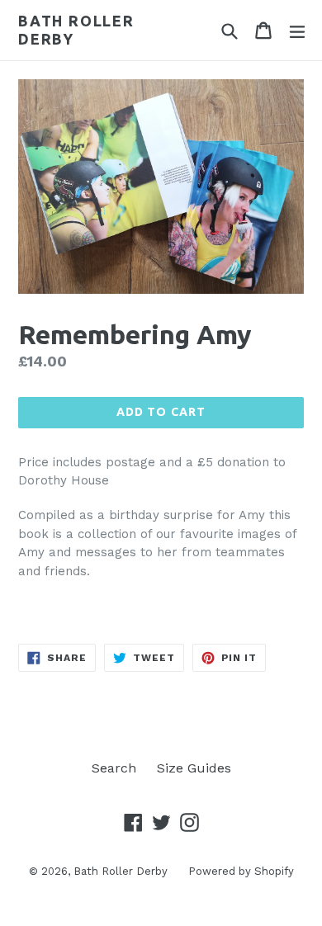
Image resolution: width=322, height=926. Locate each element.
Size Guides (194, 768)
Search (114, 768)
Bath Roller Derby (76, 29)
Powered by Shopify (241, 871)
